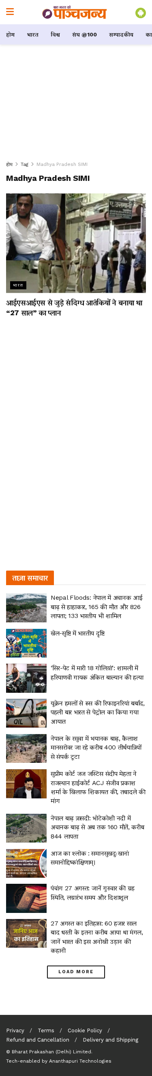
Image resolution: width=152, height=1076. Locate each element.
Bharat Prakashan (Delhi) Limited (51, 1052)
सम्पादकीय (121, 34)
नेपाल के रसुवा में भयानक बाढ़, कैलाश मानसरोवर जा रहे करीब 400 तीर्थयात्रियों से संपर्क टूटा (96, 747)
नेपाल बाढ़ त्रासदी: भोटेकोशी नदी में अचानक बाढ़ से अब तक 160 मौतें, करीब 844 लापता (97, 827)
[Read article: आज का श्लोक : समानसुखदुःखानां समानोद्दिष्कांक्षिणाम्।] (26, 863)
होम (10, 34)
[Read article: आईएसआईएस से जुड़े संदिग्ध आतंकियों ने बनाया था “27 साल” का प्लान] (76, 243)
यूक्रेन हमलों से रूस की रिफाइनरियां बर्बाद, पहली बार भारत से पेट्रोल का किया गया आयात (98, 712)
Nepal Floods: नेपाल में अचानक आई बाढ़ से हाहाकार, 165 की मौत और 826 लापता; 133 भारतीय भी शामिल (96, 607)
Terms (46, 1030)
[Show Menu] (10, 12)
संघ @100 (84, 34)
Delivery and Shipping (110, 1040)
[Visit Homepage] (74, 12)
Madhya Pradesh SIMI (62, 164)
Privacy (15, 1030)
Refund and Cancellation (37, 1040)
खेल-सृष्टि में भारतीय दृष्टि (77, 633)
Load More (76, 971)
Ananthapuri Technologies (80, 1061)
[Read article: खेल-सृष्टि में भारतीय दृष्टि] (26, 643)
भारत (33, 34)
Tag (24, 164)
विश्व (55, 34)
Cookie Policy (85, 1030)
